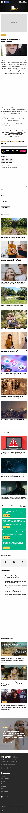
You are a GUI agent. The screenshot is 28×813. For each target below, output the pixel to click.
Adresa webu (4, 201)
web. (22, 132)
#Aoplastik (19, 35)
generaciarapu (15, 141)
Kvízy (5, 678)
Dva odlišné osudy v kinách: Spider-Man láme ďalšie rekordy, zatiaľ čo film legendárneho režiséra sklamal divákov (14, 499)
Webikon (21, 809)
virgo (4, 143)
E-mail (2, 195)
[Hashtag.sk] (22, 2)
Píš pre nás (4, 788)
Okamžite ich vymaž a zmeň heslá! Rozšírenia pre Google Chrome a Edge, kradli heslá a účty (13, 453)
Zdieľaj (7, 2)
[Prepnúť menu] (2, 2)
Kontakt (3, 776)
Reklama (3, 786)
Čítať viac (7, 742)
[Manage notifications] (2, 811)
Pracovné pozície (8, 506)
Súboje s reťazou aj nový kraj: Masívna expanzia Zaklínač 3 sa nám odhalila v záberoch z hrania (12, 475)
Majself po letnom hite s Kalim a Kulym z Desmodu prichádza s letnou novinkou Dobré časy (13, 660)
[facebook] (1, 768)
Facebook (11, 132)
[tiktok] (10, 768)
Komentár (3, 170)
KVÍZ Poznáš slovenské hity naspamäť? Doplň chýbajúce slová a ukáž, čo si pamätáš (12, 683)
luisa (22, 141)
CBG (9, 141)
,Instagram (17, 132)
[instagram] (7, 768)
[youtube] (4, 768)
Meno (2, 189)
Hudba (4, 35)
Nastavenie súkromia (6, 791)
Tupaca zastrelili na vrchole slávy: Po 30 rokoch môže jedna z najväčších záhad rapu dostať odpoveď (13, 707)
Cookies (3, 781)
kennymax (11, 809)
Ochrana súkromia (6, 783)
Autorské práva (5, 778)
